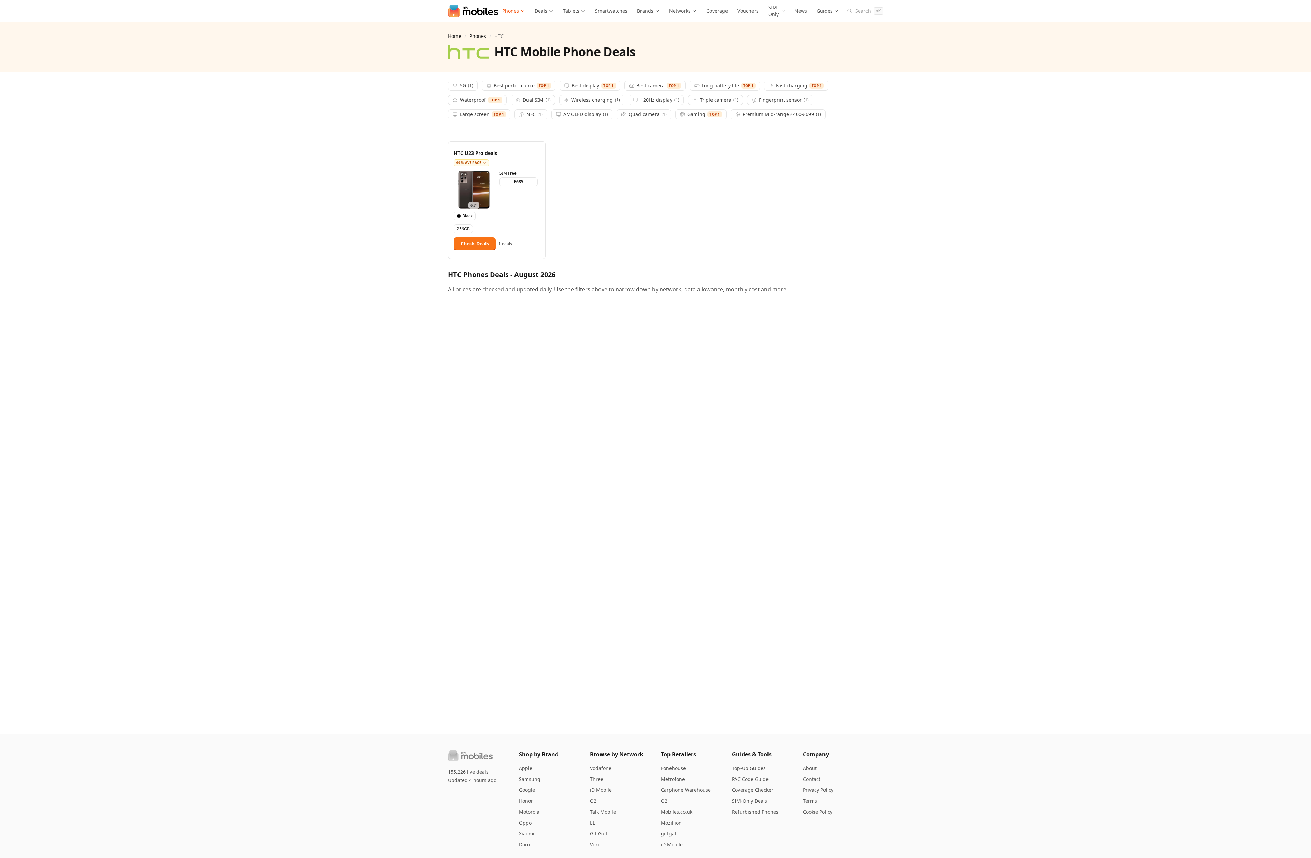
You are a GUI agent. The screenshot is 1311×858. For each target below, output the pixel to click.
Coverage (717, 11)
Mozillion (671, 822)
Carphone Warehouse (686, 790)
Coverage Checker (752, 790)
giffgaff (669, 833)
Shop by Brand (539, 754)
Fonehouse (673, 768)
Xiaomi (526, 833)
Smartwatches (611, 11)
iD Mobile (601, 790)
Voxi (594, 844)
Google (527, 790)
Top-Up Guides (749, 768)
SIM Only (773, 10)
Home (454, 36)
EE (592, 822)
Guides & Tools (752, 754)
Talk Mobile (603, 812)
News (800, 11)
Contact (811, 779)
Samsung (529, 779)
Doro (524, 844)
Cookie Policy (817, 812)
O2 (593, 801)
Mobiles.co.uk (676, 812)
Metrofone (673, 779)
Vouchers (748, 11)
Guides (825, 11)
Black (467, 216)
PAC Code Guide (750, 779)
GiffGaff (599, 833)
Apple (525, 768)
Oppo (525, 822)
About (810, 768)
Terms (810, 801)
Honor (526, 801)
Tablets (571, 11)
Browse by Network (616, 754)
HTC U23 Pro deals (475, 153)
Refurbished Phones (755, 812)
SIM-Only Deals (749, 801)
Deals (541, 11)
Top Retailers (678, 754)
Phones (510, 11)
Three (596, 779)
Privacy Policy (818, 790)
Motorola (529, 812)
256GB (463, 229)
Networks (680, 11)
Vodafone (600, 768)
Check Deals (475, 243)
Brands (645, 11)
